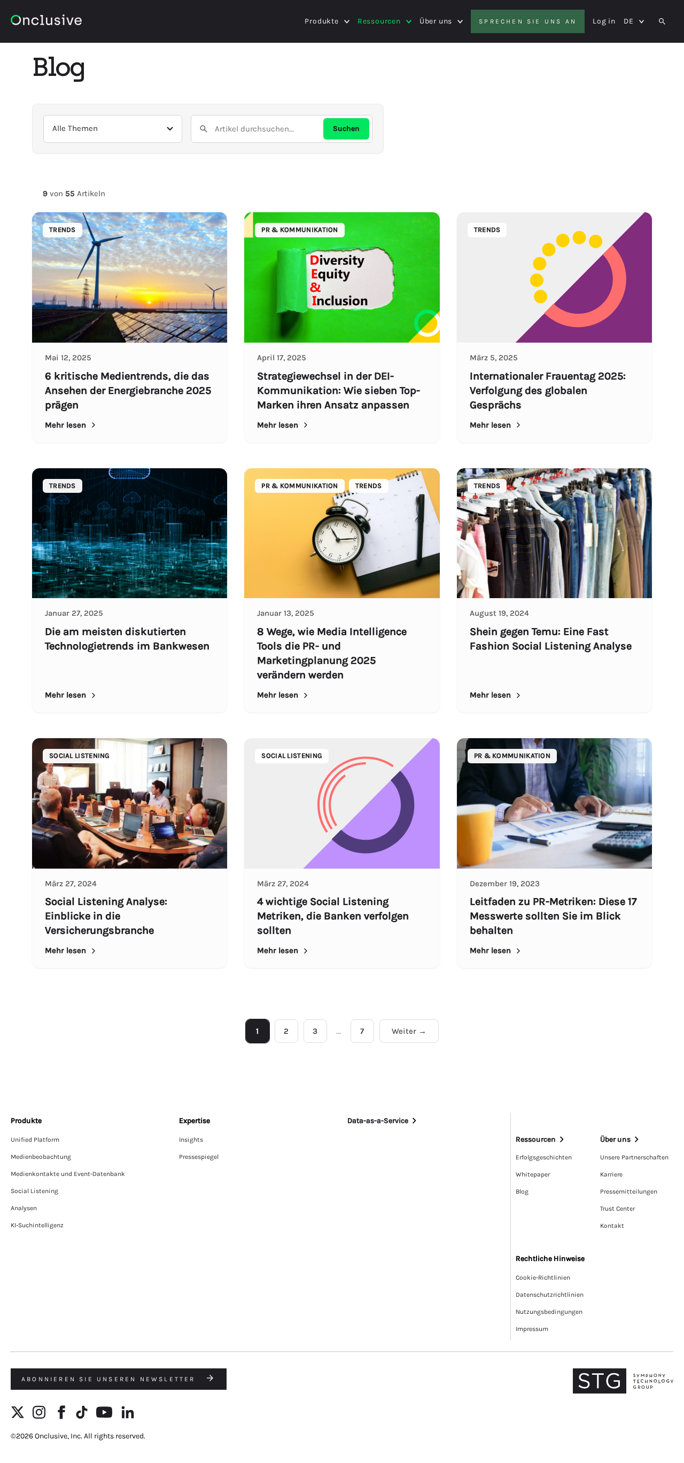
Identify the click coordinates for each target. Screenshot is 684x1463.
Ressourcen (379, 21)
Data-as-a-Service (377, 1120)
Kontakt (612, 1225)
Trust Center (617, 1208)
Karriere (611, 1174)
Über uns (435, 21)
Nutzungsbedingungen (549, 1311)
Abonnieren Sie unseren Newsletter (110, 1379)
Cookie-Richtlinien (543, 1277)
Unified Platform (35, 1139)
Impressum (532, 1329)
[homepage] (46, 21)
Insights (191, 1139)
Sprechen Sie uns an (528, 21)
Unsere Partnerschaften (634, 1157)
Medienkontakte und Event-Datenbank (68, 1174)
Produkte (321, 21)
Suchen (346, 128)
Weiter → (409, 1031)
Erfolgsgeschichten (544, 1157)
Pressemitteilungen (628, 1191)
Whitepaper (533, 1174)
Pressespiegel (199, 1156)
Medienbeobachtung (41, 1156)
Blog (522, 1191)
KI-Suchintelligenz (37, 1225)
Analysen (24, 1208)
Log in (604, 21)
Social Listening (34, 1191)
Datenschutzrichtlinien (550, 1294)
